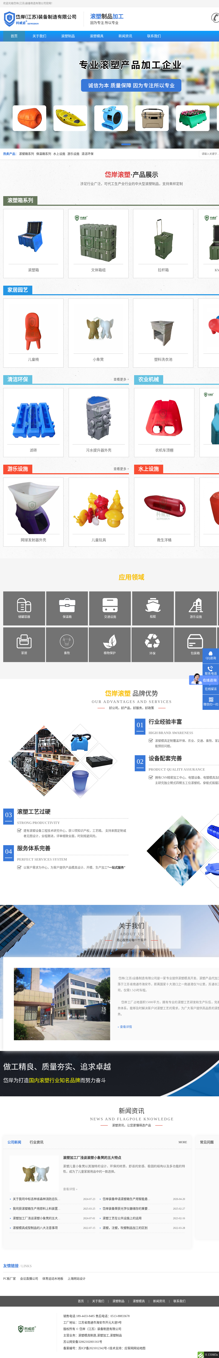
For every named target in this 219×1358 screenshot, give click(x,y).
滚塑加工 (103, 1335)
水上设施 (59, 153)
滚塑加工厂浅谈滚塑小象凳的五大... (54, 1218)
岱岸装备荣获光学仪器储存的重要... (144, 1208)
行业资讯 (36, 1142)
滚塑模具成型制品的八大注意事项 (54, 1228)
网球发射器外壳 (33, 540)
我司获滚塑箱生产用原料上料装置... (54, 1208)
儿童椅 (33, 360)
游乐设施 (73, 153)
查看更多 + (121, 379)
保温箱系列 (43, 153)
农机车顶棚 (164, 450)
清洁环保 (87, 153)
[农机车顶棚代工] (164, 418)
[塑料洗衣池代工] (163, 329)
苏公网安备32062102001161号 (82, 1341)
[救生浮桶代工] (164, 508)
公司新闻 (14, 1142)
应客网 (128, 1348)
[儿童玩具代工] (99, 508)
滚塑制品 (68, 36)
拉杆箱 (163, 270)
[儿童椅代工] (33, 329)
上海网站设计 (77, 1278)
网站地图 (139, 1348)
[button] (126, 144)
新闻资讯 (125, 36)
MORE (183, 1142)
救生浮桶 (164, 540)
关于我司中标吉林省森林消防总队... (54, 1199)
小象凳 (98, 360)
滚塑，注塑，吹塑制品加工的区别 (144, 1228)
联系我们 (154, 36)
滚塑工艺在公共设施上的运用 (144, 1218)
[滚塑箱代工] (33, 239)
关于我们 (39, 36)
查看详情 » (70, 1189)
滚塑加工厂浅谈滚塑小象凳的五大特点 (92, 1158)
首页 (14, 36)
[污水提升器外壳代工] (99, 418)
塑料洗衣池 (163, 360)
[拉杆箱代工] (163, 239)
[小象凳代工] (98, 329)
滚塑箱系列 (26, 153)
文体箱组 (98, 270)
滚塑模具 (97, 36)
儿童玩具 (99, 540)
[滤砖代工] (33, 418)
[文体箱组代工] (98, 239)
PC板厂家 (9, 1278)
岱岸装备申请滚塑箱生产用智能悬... (144, 1199)
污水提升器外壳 (98, 450)
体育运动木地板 (52, 1278)
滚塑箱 (33, 270)
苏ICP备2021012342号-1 (94, 1348)
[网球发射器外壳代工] (33, 508)
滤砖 (33, 450)
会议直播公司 (29, 1278)
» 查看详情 (125, 1026)
